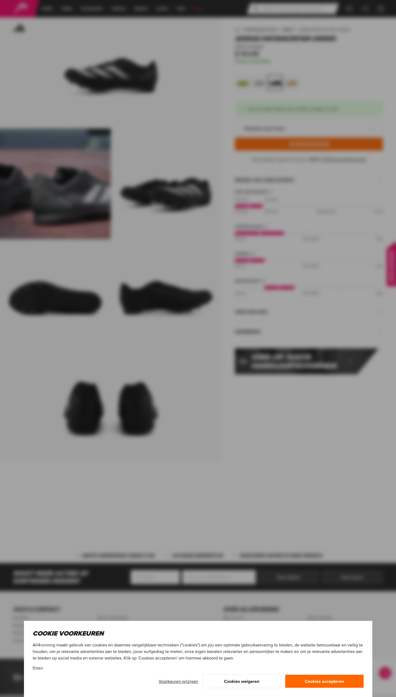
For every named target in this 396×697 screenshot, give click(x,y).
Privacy (38, 667)
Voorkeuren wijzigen (178, 681)
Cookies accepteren (324, 681)
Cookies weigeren (241, 681)
